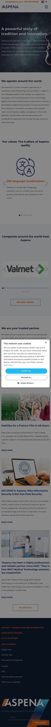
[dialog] (25, 363)
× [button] (46, 342)
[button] (26, 383)
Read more (8, 365)
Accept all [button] (26, 371)
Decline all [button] (26, 377)
